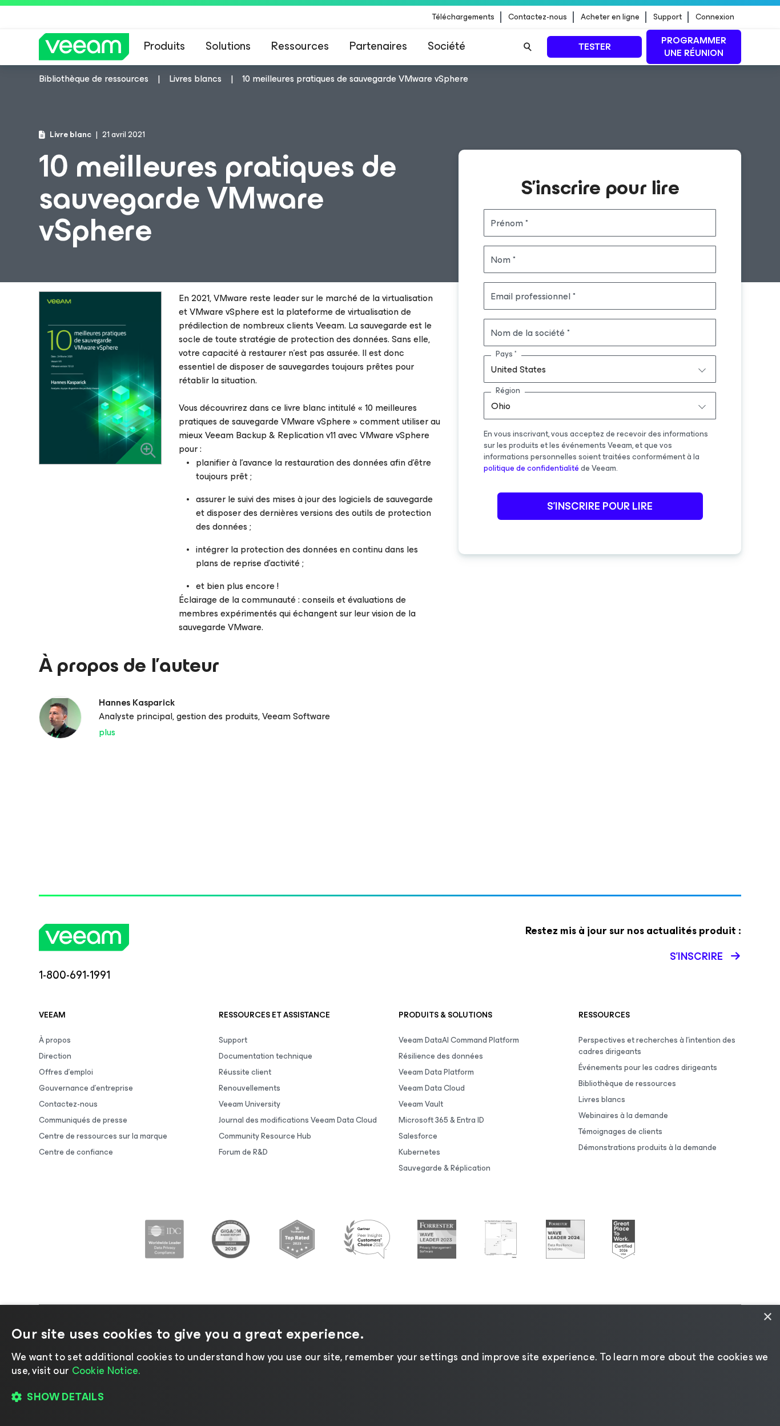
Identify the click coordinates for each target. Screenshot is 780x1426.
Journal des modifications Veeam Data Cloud (298, 1120)
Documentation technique (265, 1056)
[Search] (527, 47)
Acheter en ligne (610, 17)
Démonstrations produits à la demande (647, 1147)
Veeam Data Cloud (432, 1088)
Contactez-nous (537, 17)
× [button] (767, 1317)
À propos (55, 1040)
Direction (55, 1056)
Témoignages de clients (620, 1131)
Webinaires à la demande (623, 1115)
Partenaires (378, 46)
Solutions (228, 46)
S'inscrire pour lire (600, 506)
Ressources (300, 46)
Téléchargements (463, 17)
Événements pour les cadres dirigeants (647, 1067)
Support (667, 17)
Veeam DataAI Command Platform (459, 1040)
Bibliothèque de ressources (627, 1083)
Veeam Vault (421, 1104)
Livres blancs (601, 1099)
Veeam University (249, 1104)
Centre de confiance (76, 1152)
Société (446, 46)
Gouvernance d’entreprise (86, 1088)
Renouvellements (249, 1088)
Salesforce (418, 1136)
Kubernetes (419, 1152)
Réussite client (245, 1072)
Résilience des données (441, 1056)
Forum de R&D (243, 1152)
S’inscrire (696, 956)
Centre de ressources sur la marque (103, 1136)
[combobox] (600, 369)
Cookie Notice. (106, 1370)
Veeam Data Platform (436, 1072)
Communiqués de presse (83, 1120)
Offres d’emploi (66, 1072)
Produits (164, 46)
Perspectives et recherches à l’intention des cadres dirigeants (656, 1046)
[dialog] (390, 1365)
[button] (390, 1397)
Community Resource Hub (265, 1136)
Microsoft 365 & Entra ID (441, 1120)
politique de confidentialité (531, 468)
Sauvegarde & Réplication (444, 1168)
